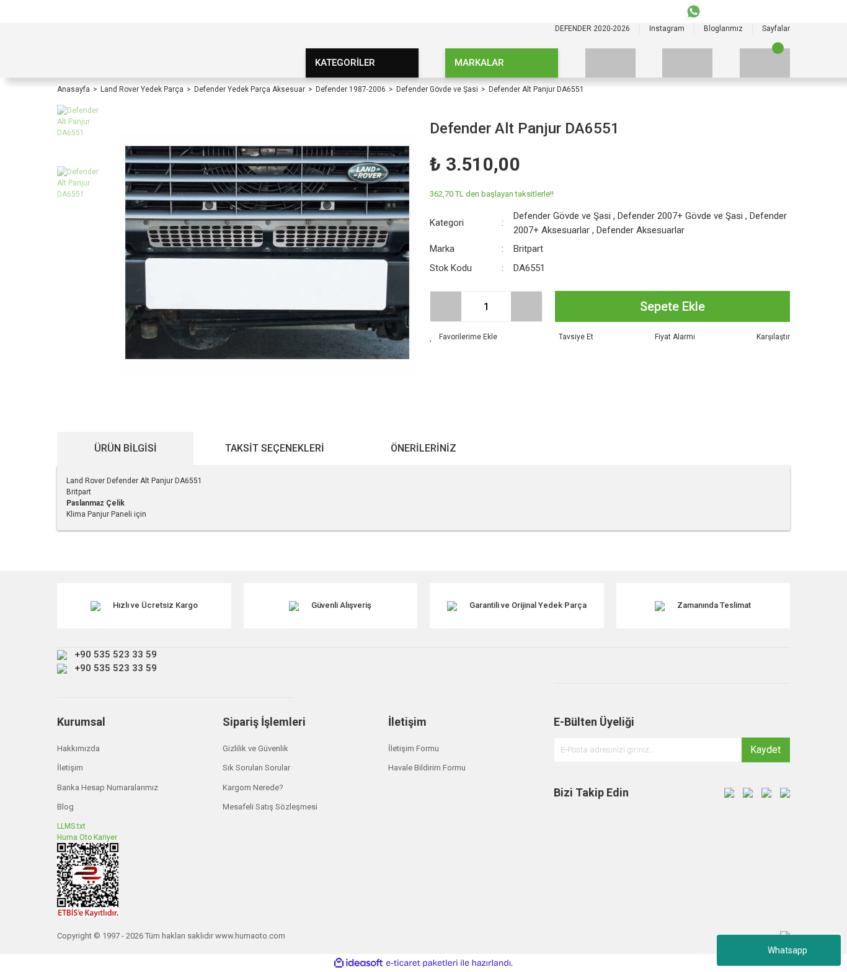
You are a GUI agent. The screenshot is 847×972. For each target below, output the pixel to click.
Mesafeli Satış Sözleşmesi (270, 806)
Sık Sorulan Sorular (256, 767)
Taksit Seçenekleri (274, 448)
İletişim (70, 767)
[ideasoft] (358, 963)
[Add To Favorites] (463, 336)
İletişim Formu (413, 748)
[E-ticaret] (422, 963)
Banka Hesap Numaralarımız (107, 787)
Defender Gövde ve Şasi (562, 215)
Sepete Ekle (672, 306)
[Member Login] (687, 63)
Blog (65, 806)
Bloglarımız (723, 28)
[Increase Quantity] (526, 306)
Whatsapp (787, 950)
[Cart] (765, 63)
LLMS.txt (71, 826)
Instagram (667, 28)
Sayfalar (776, 28)
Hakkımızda (78, 748)
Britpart (528, 248)
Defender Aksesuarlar (640, 230)
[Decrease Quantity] (445, 306)
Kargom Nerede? (253, 787)
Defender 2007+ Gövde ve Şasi (680, 215)
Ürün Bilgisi (125, 448)
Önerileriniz (423, 448)
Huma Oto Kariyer (87, 837)
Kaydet (765, 750)
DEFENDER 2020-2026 (592, 28)
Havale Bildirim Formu (427, 767)
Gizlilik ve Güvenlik (255, 748)
